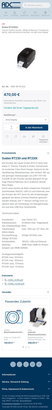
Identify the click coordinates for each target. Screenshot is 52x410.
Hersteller (6, 292)
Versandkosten (26, 401)
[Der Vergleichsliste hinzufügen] (16, 139)
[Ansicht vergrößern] (26, 58)
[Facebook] (13, 364)
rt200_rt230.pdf (15, 280)
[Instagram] (19, 364)
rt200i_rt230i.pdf (16, 283)
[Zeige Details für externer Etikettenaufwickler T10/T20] (38, 317)
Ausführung (9, 115)
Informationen (9, 374)
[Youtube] (32, 364)
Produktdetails (9, 153)
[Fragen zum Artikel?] (24, 139)
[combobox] (36, 5)
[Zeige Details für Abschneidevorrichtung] (14, 317)
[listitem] (26, 58)
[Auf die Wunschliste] (7, 139)
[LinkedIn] (39, 364)
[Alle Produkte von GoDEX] (3, 24)
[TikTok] (26, 364)
